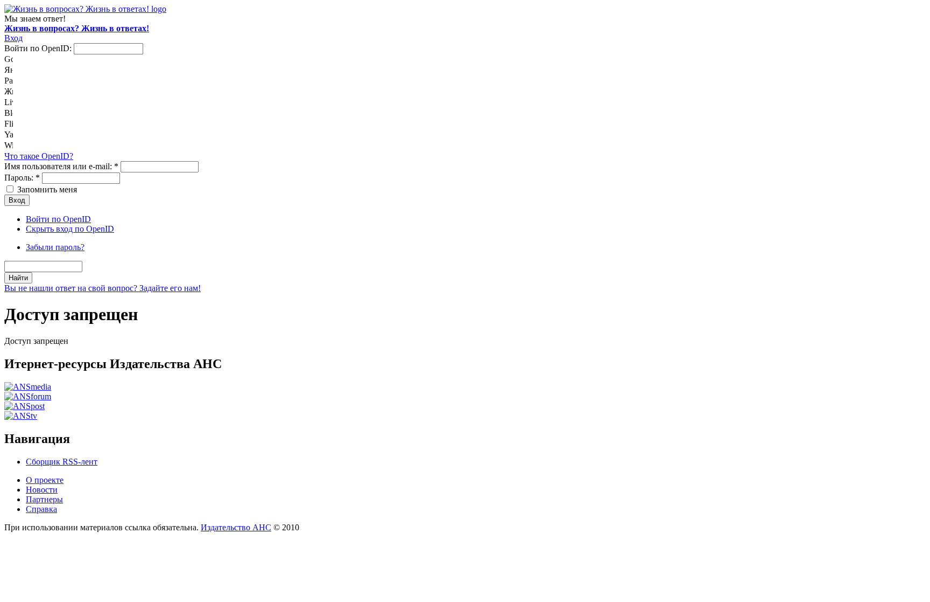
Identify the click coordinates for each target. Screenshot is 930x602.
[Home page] (85, 8)
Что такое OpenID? (38, 156)
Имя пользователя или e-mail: (61, 166)
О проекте (45, 480)
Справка (41, 509)
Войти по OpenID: (39, 48)
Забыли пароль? (55, 247)
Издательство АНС (236, 527)
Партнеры (44, 499)
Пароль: (22, 177)
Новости (42, 489)
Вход (13, 38)
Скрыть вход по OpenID (70, 228)
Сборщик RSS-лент (61, 461)
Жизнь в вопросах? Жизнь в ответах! (76, 28)
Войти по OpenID (58, 219)
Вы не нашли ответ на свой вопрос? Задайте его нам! (102, 288)
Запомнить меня (46, 189)
